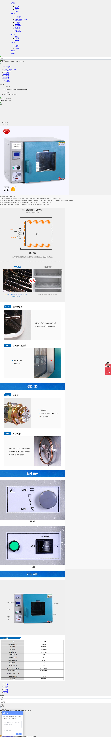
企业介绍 (17, 6)
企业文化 (17, 9)
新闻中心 (13, 42)
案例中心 (13, 34)
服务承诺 (13, 51)
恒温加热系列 (18, 25)
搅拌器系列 (17, 27)
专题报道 (17, 48)
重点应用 (17, 40)
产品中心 (13, 13)
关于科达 (13, 3)
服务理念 (17, 8)
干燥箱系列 (17, 17)
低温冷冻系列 (18, 30)
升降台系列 (17, 28)
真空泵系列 (17, 22)
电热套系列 (17, 24)
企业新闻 (17, 45)
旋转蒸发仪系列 (18, 16)
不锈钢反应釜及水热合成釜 (21, 19)
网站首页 (5, 683)
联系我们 (13, 53)
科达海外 (17, 11)
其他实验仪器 (18, 31)
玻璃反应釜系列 (18, 21)
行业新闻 (17, 46)
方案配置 (17, 38)
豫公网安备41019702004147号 (9, 736)
